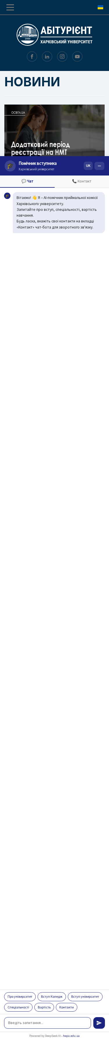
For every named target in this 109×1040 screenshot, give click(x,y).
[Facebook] (32, 57)
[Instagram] (62, 57)
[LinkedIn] (47, 57)
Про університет (20, 996)
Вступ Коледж (51, 996)
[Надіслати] (99, 1023)
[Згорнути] (99, 166)
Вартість (44, 1007)
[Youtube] (77, 57)
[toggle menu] (10, 7)
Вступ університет (85, 996)
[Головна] (54, 33)
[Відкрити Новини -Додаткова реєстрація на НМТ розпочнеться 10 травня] (54, 138)
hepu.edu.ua (71, 1036)
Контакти (66, 1007)
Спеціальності (18, 1007)
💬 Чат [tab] (27, 181)
